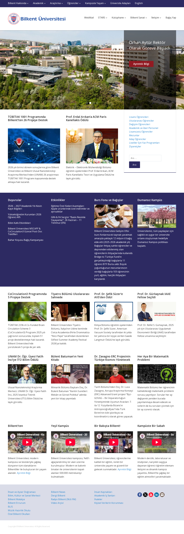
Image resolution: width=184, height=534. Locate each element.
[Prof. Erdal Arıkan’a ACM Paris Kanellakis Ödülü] (92, 145)
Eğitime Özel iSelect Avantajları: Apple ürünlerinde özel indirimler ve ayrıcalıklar (70, 208)
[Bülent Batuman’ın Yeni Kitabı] (70, 373)
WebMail (89, 17)
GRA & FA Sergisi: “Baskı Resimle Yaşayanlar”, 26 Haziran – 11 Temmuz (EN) (68, 220)
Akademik (38, 3)
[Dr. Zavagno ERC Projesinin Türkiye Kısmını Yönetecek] (113, 373)
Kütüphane (118, 17)
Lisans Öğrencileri (138, 117)
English (139, 3)
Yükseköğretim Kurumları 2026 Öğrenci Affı (24, 216)
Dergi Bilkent (58, 495)
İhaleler (98, 499)
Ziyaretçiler (135, 146)
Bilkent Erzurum (16, 502)
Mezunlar (134, 135)
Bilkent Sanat (137, 17)
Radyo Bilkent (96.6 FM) (63, 499)
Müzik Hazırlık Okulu (19, 510)
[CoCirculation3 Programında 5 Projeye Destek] (27, 311)
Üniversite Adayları (120, 3)
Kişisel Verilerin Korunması (108, 502)
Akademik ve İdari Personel (143, 128)
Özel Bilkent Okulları (19, 514)
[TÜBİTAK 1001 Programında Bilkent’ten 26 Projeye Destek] (34, 145)
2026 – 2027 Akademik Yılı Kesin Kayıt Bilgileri (25, 207)
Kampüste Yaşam (94, 3)
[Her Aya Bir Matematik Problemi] (156, 373)
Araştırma (55, 3)
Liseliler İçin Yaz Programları (144, 142)
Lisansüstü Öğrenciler (141, 131)
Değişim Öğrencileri (139, 124)
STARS (101, 17)
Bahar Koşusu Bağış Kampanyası (25, 240)
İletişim (155, 17)
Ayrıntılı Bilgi (141, 64)
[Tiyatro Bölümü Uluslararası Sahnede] (70, 311)
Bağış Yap (171, 17)
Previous (4, 70)
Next (179, 70)
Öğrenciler (72, 3)
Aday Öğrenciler (137, 139)
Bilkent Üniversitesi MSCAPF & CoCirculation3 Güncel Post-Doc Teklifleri (25, 231)
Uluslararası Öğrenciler (141, 120)
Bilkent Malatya (16, 499)
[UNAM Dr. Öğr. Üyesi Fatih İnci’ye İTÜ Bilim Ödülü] (27, 373)
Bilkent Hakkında (17, 3)
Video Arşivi (57, 502)
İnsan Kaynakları (103, 492)
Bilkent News (58, 492)
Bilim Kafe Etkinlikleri (19, 223)
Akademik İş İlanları (104, 495)
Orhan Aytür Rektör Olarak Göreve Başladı (149, 45)
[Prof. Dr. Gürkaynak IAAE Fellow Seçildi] (156, 311)
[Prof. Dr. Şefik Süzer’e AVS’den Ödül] (113, 311)
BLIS (10, 506)
